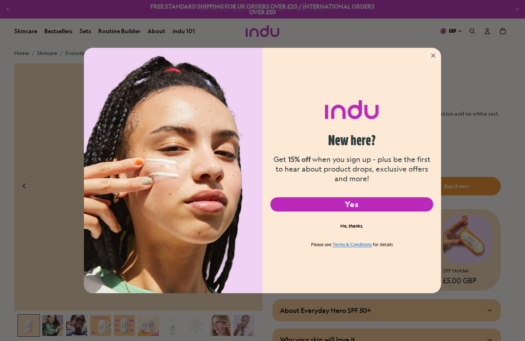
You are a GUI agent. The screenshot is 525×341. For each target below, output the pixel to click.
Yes (352, 204)
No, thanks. (351, 226)
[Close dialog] (433, 55)
